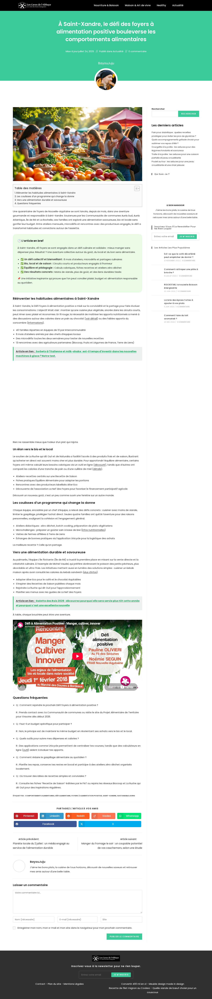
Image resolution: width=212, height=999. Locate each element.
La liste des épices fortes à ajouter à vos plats (178, 302)
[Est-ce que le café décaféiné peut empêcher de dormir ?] (157, 257)
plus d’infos (90, 572)
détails (97, 469)
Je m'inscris (187, 236)
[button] (191, 5)
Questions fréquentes (29, 203)
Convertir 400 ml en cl (133, 983)
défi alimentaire (62, 795)
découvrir (100, 464)
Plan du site (54, 983)
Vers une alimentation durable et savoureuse (42, 200)
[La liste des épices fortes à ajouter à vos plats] (157, 303)
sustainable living (126, 795)
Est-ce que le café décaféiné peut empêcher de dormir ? (179, 255)
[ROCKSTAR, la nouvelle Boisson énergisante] (157, 288)
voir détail (91, 318)
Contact (40, 983)
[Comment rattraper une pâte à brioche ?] (157, 272)
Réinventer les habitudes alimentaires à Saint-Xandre (45, 192)
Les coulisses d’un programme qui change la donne (45, 196)
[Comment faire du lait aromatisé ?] (157, 318)
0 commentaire (138, 51)
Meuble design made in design (166, 983)
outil (25, 750)
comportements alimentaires (39, 795)
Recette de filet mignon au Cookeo (129, 988)
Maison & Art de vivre (138, 5)
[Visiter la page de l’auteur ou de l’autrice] (19, 865)
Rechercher (158, 108)
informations (35, 322)
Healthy (161, 5)
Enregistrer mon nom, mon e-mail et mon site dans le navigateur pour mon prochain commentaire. (75, 927)
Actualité (177, 5)
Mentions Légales (74, 983)
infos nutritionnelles (93, 530)
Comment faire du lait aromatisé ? (176, 317)
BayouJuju (106, 63)
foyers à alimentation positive (86, 795)
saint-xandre (109, 795)
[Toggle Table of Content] (135, 188)
